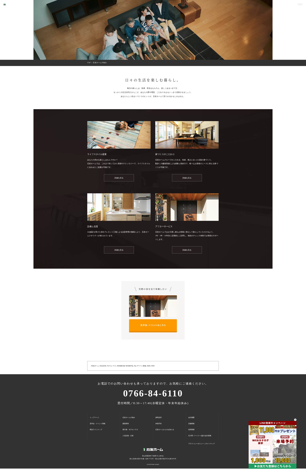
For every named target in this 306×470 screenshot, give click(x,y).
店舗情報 (191, 423)
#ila (135, 366)
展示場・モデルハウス (130, 429)
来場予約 (158, 423)
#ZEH (153, 366)
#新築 (144, 366)
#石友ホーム (95, 366)
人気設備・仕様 (128, 435)
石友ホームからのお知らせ (164, 429)
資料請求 (158, 417)
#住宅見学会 (129, 366)
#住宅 (148, 366)
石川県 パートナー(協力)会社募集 (199, 435)
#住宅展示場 (121, 366)
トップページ (94, 417)
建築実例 (126, 423)
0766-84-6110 (153, 393)
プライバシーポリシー (196, 443)
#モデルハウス (111, 366)
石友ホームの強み (129, 417)
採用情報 (191, 429)
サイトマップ (210, 443)
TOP (89, 62)
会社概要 (191, 417)
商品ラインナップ (96, 429)
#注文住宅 (103, 366)
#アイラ (139, 366)
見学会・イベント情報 (97, 423)
